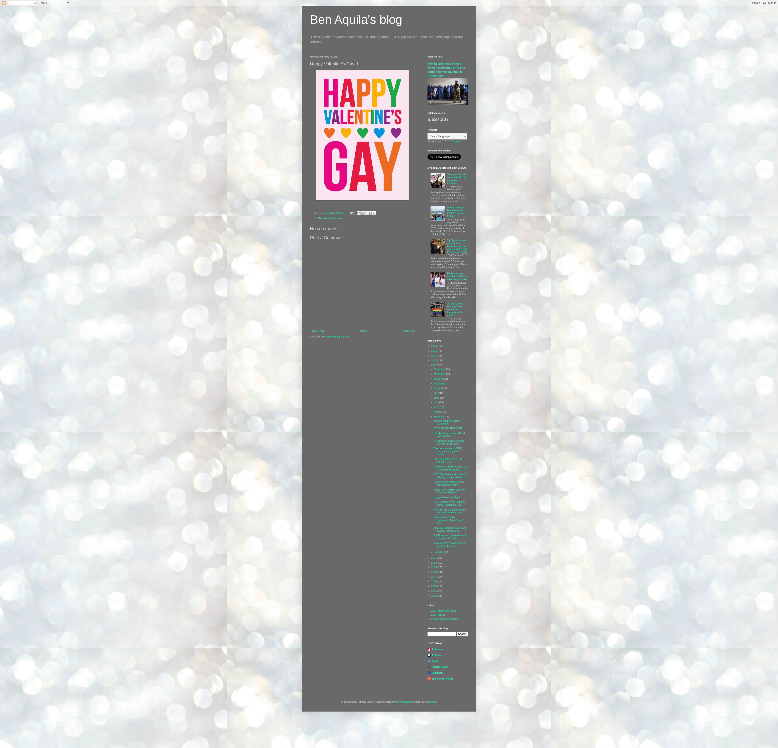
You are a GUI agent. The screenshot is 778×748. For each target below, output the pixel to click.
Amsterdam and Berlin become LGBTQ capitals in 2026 (457, 212)
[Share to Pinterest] (374, 213)
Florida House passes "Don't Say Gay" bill (449, 434)
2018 (434, 572)
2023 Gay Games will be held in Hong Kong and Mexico (450, 476)
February (439, 416)
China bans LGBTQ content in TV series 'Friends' (450, 491)
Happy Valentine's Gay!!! (447, 497)
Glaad (435, 661)
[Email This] (359, 213)
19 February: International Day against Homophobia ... (450, 468)
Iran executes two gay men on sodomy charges (450, 544)
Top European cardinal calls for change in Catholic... (451, 537)
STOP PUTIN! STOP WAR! (448, 428)
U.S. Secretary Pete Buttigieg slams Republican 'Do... (449, 503)
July (436, 393)
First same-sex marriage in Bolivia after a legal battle (457, 276)
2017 (434, 577)
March (437, 412)
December (440, 369)
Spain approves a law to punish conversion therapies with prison (457, 309)
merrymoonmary (404, 701)
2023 (434, 360)
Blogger (432, 701)
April (437, 407)
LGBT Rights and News (443, 610)
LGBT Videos (438, 614)
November (440, 374)
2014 (434, 591)
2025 (434, 351)
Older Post (408, 330)
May (436, 402)
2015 (434, 586)
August (438, 388)
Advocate (437, 649)
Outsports (437, 672)
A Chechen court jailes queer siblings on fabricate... (449, 442)
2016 (434, 581)
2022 (434, 365)
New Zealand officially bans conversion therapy (449, 483)
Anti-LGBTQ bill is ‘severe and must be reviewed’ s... (450, 529)
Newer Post (317, 330)
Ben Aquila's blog (356, 19)
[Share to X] (366, 213)
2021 (434, 557)
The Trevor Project (442, 678)
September (440, 383)
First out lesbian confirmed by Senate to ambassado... (450, 511)
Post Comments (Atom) (337, 336)
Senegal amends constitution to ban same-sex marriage (457, 179)
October (438, 378)
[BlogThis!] (362, 213)
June (437, 397)
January (439, 552)
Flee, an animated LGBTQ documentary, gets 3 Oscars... (448, 451)
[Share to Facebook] (370, 213)
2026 (434, 346)
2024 (434, 355)
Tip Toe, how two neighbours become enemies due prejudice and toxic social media (457, 246)
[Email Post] (352, 213)
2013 (434, 595)
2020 (434, 562)
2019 (434, 567)
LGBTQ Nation (440, 667)
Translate (454, 141)
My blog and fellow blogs (330, 218)
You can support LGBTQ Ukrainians (447, 422)
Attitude (436, 655)
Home (363, 330)
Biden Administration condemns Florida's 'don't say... (449, 520)
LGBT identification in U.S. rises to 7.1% (448, 460)
